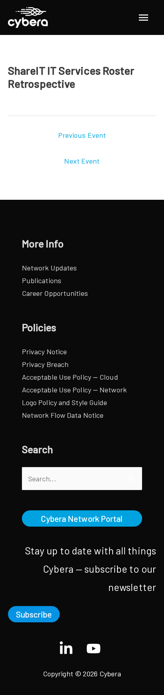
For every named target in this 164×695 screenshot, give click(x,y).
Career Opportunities (55, 293)
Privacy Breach (45, 364)
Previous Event (82, 135)
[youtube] (95, 648)
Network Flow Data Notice (62, 415)
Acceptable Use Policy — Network (74, 389)
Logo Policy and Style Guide (64, 402)
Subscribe (34, 614)
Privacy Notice (44, 351)
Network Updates (49, 267)
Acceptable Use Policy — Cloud (70, 377)
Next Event (82, 160)
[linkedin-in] (72, 648)
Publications (41, 280)
